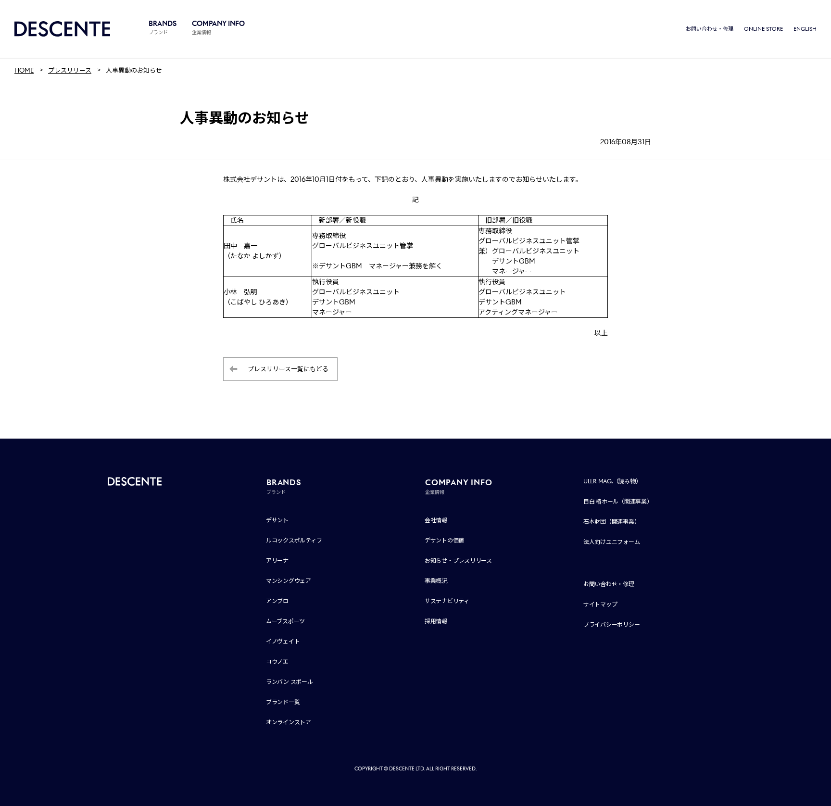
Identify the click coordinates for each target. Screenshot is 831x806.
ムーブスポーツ (285, 621)
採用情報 (436, 621)
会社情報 (436, 520)
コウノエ (277, 661)
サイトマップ (600, 604)
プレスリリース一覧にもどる (288, 369)
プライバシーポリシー (611, 624)
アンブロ (277, 600)
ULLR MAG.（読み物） (612, 481)
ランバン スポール (289, 681)
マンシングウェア (288, 580)
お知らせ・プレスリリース (458, 560)
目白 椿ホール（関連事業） (618, 501)
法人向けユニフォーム (611, 541)
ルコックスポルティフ (294, 540)
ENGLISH (805, 28)
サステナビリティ (447, 600)
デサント (277, 520)
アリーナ (277, 560)
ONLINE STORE (763, 28)
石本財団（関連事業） (611, 521)
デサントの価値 (444, 540)
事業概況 (436, 580)
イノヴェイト (283, 641)
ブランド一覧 (283, 701)
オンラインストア (288, 722)
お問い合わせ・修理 (709, 28)
